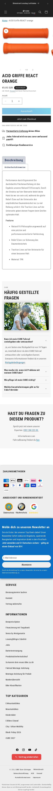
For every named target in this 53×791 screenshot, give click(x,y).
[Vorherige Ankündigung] (5, 4)
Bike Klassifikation (13, 685)
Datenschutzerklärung (21, 773)
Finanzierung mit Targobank (18, 627)
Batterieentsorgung (14, 651)
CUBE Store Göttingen (23, 769)
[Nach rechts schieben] (33, 70)
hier (37, 440)
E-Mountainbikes (13, 703)
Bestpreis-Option (13, 622)
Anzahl (4, 96)
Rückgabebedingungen (15, 362)
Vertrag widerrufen (14, 604)
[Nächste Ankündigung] (48, 4)
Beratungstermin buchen (16, 592)
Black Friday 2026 (13, 732)
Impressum (36, 777)
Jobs (8, 645)
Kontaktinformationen (22, 777)
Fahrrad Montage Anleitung (17, 668)
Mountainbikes (12, 709)
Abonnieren (27, 564)
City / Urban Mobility (14, 726)
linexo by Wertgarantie (15, 633)
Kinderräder (11, 715)
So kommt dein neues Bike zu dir (20, 662)
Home (4, 20)
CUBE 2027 (10, 738)
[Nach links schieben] (20, 70)
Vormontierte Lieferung (17, 131)
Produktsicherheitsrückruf (17, 656)
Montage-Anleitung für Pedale (19, 674)
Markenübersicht (13, 680)
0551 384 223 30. (31, 430)
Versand (12, 91)
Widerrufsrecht (38, 769)
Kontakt (9, 598)
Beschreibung (14, 160)
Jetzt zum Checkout (26, 119)
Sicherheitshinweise (15, 167)
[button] (6, 12)
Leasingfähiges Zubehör (16, 639)
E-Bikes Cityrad (12, 721)
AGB (32, 773)
